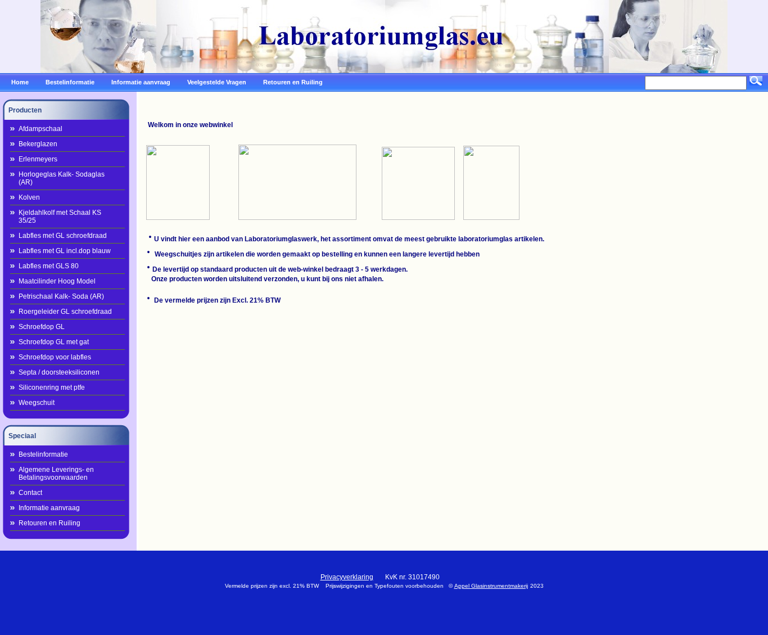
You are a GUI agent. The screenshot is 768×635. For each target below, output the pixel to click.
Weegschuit (37, 403)
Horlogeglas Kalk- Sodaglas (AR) (62, 178)
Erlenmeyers (38, 159)
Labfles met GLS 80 (49, 266)
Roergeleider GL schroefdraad (65, 312)
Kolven (29, 197)
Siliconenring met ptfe (52, 387)
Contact (30, 493)
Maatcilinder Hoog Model (57, 281)
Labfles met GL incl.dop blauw (65, 251)
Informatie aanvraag (49, 508)
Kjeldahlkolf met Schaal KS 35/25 (60, 216)
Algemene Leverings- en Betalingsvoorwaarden (56, 473)
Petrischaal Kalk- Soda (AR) (61, 296)
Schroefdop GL (42, 327)
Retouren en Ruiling (49, 523)
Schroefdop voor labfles (55, 357)
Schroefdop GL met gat (54, 342)
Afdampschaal (40, 129)
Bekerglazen (38, 144)
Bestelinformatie (43, 454)
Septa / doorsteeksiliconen (59, 372)
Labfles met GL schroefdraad (63, 236)
